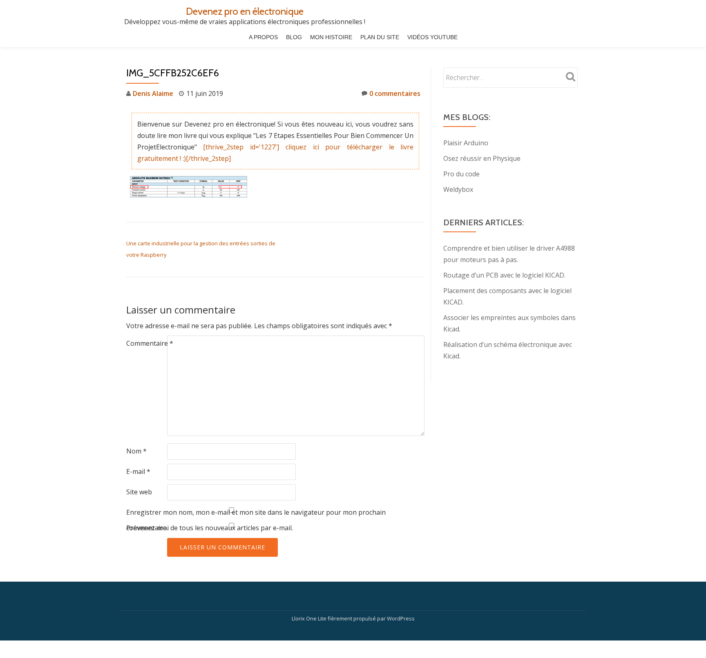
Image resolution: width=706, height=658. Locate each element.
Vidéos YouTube (432, 37)
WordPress (401, 618)
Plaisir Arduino (465, 142)
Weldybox (458, 189)
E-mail (138, 471)
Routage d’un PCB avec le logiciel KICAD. (504, 275)
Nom (136, 451)
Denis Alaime (153, 93)
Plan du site (379, 37)
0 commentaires (394, 93)
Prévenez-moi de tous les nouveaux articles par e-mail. (209, 527)
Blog (294, 37)
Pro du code (461, 173)
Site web (139, 491)
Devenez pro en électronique (245, 11)
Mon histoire (331, 37)
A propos (263, 37)
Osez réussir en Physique (482, 158)
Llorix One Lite (310, 618)
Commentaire (149, 343)
